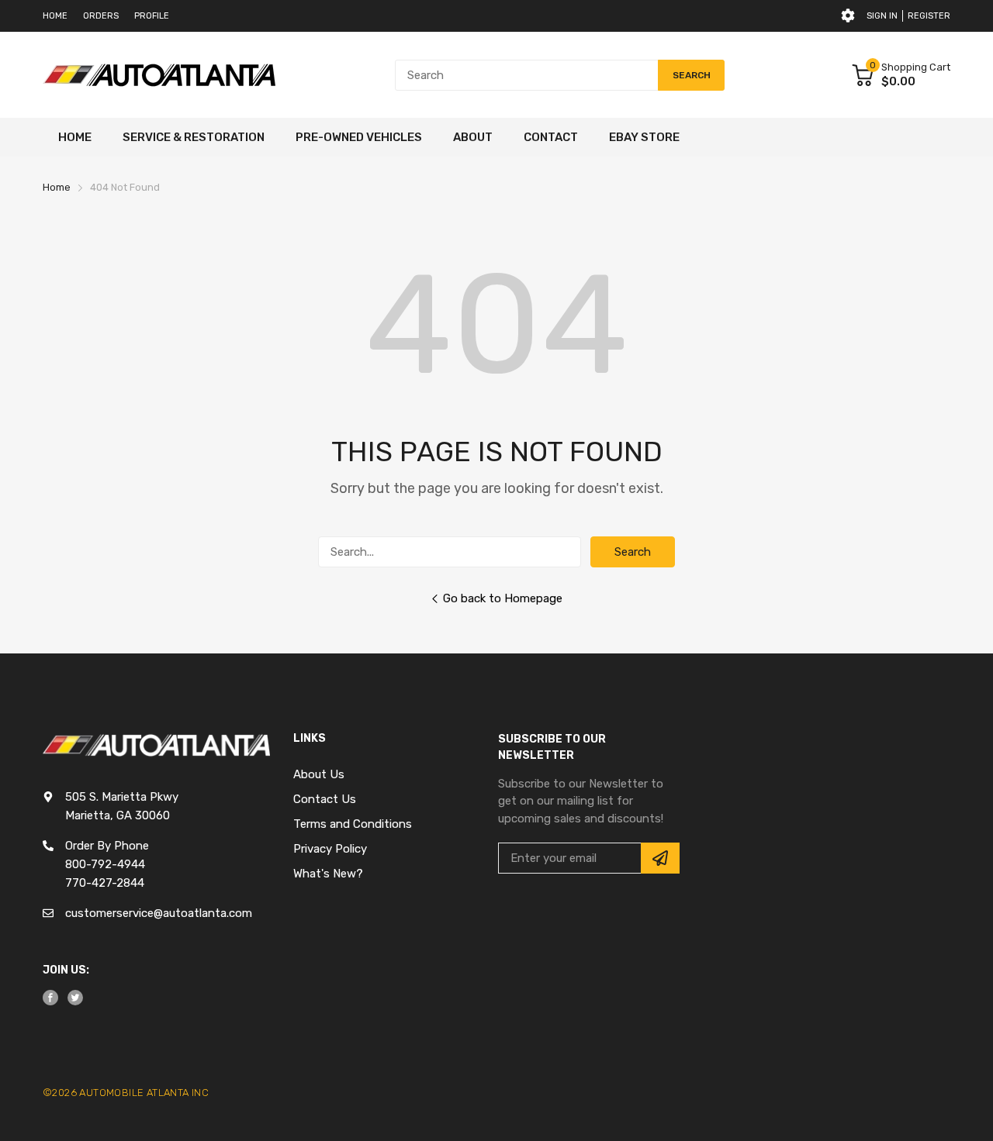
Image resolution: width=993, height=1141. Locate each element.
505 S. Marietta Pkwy (121, 797)
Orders (101, 16)
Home (55, 16)
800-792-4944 (105, 864)
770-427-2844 (104, 883)
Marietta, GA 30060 (117, 815)
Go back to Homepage (502, 598)
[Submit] (660, 858)
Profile (151, 16)
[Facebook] (50, 997)
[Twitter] (75, 997)
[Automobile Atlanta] (159, 75)
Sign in (882, 16)
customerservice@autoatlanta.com (158, 913)
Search (632, 552)
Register (929, 16)
